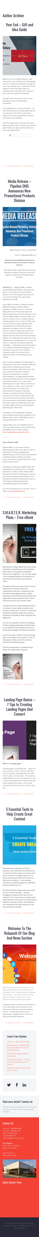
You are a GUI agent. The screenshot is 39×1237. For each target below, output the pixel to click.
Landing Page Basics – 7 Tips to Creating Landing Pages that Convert (19, 707)
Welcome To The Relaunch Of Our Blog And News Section (19, 933)
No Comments (29, 166)
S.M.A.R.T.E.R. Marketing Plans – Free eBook (19, 514)
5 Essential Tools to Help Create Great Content (19, 813)
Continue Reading (13, 166)
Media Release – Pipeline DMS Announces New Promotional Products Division (19, 190)
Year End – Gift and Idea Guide (19, 27)
